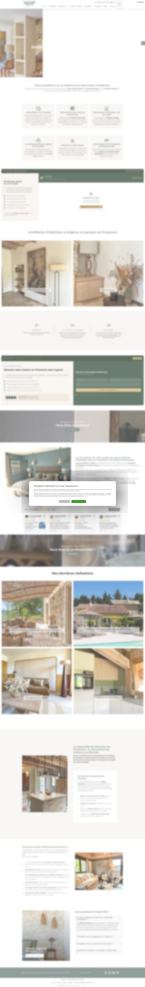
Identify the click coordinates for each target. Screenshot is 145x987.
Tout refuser (140, 2)
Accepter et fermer (78, 501)
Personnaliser (64, 501)
